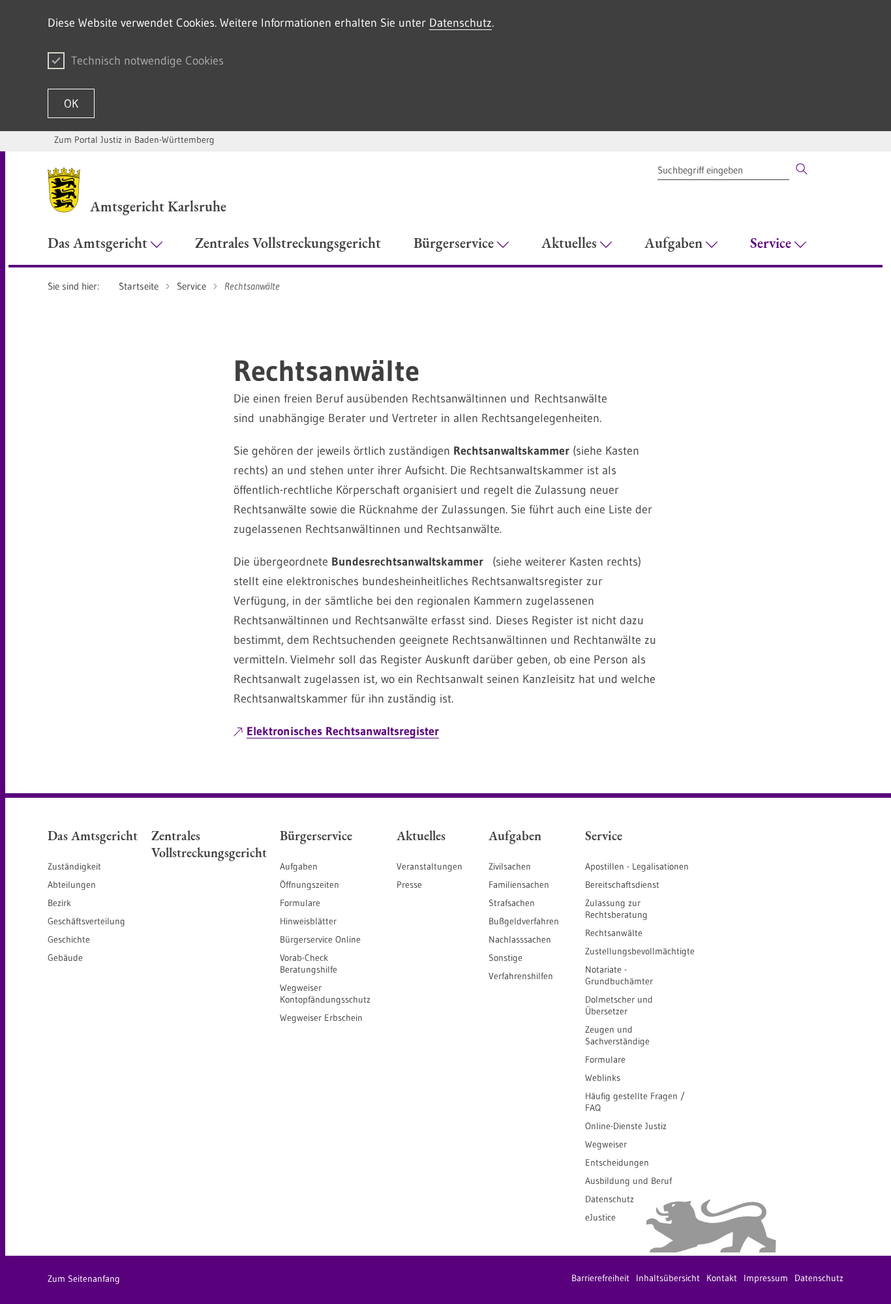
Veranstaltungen (429, 866)
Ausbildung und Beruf (628, 1181)
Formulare (300, 903)
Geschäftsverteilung (86, 921)
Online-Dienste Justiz (626, 1126)
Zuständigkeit (74, 866)
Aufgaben (299, 866)
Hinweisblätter (308, 921)
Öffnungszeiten (309, 884)
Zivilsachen (510, 866)
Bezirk (59, 903)
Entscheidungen (617, 1162)
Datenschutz (460, 23)
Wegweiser (606, 1144)
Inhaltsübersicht (668, 1278)
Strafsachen (512, 903)
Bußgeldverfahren (524, 921)
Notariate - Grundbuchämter (619, 975)
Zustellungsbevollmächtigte (640, 951)
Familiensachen (519, 884)
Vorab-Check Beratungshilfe (308, 963)
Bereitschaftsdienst (622, 884)
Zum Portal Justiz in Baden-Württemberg (134, 139)
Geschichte (69, 939)
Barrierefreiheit (600, 1278)
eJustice (600, 1217)
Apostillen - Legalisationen (637, 866)
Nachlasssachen (520, 939)
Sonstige (505, 957)
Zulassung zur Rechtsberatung (616, 908)
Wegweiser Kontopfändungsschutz (325, 993)
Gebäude (65, 957)
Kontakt (721, 1278)
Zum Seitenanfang (84, 1278)
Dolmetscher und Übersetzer (619, 1005)
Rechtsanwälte (613, 933)
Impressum (766, 1278)
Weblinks (602, 1078)
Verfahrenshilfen (521, 976)
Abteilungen (72, 884)
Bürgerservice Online (320, 939)
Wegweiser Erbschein (321, 1017)
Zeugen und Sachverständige (617, 1035)
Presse (409, 884)
